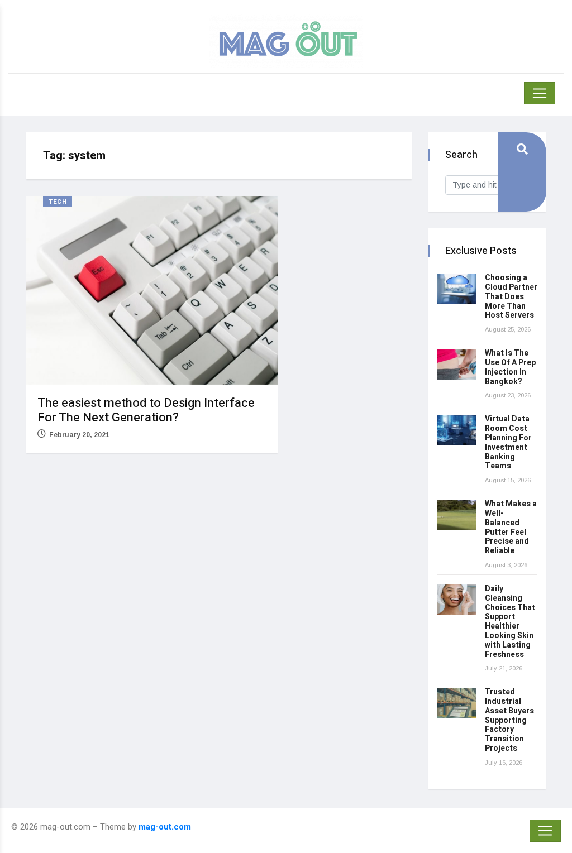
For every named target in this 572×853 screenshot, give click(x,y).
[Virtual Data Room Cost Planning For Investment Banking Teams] (456, 430)
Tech (57, 202)
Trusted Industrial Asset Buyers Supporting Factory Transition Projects (509, 720)
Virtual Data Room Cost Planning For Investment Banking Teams (508, 442)
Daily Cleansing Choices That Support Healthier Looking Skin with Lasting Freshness (510, 621)
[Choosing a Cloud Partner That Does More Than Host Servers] (456, 289)
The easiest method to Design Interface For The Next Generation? (146, 410)
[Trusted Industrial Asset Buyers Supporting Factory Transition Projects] (456, 703)
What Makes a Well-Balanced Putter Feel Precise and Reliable (511, 527)
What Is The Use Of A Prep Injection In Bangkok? (510, 367)
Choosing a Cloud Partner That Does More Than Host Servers (511, 296)
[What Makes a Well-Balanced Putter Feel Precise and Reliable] (456, 515)
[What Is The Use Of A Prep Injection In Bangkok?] (456, 364)
